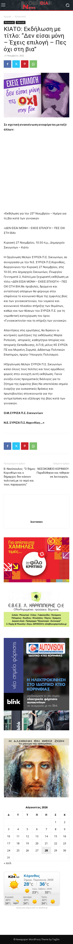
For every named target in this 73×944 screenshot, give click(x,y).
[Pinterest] (24, 64)
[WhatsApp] (33, 64)
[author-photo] (36, 516)
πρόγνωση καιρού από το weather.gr (32, 908)
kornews (37, 522)
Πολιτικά (20, 22)
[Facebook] (7, 64)
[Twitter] (16, 64)
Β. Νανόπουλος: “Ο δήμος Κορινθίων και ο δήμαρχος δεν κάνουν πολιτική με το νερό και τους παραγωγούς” (19, 476)
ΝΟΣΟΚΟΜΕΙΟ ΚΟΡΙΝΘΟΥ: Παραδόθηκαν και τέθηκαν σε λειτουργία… (52, 472)
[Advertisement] (36, 173)
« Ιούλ (7, 863)
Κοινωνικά (20, 16)
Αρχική (7, 16)
